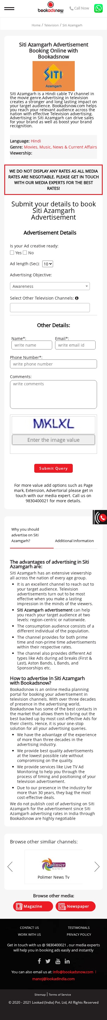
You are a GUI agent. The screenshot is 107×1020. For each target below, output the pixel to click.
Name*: (18, 339)
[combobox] (50, 286)
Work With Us (29, 934)
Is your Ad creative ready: (34, 246)
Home (36, 25)
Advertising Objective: (31, 275)
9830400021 (56, 944)
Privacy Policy (79, 934)
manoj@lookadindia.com (53, 978)
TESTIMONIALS (79, 927)
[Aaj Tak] (54, 851)
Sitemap (40, 994)
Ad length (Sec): (25, 264)
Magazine (32, 906)
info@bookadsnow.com (73, 971)
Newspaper (77, 906)
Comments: (21, 377)
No (31, 253)
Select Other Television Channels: (42, 298)
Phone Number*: (26, 357)
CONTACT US (29, 927)
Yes (18, 253)
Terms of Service (60, 994)
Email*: (62, 339)
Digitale (75, 1012)
